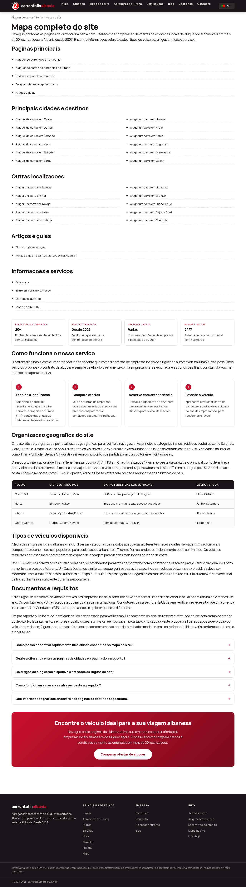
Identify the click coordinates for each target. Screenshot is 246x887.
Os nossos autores (28, 299)
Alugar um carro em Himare (147, 119)
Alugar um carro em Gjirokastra (150, 152)
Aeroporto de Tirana (128, 4)
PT (226, 6)
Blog (171, 4)
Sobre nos (186, 4)
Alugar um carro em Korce (146, 136)
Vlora (86, 836)
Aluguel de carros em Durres (34, 127)
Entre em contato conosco (33, 290)
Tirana (87, 813)
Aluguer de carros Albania (27, 17)
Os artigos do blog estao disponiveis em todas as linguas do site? (65, 672)
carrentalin (29, 806)
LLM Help (194, 836)
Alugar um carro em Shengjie (148, 220)
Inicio (64, 4)
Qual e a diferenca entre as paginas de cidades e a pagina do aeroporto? (70, 658)
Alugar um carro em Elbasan (34, 187)
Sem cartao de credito (202, 825)
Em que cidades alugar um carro (37, 84)
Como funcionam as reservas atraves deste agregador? (58, 685)
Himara (87, 848)
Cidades (79, 4)
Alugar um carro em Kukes (32, 212)
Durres (87, 825)
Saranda (88, 830)
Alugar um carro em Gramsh (148, 195)
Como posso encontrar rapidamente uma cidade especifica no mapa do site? (74, 645)
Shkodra (88, 842)
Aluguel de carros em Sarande (35, 136)
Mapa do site (196, 830)
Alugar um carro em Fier (31, 195)
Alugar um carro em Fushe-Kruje (151, 204)
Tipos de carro (99, 4)
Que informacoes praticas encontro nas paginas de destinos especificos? (72, 699)
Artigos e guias (25, 92)
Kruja (86, 853)
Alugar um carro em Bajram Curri (151, 212)
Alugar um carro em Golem (147, 160)
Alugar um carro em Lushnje (34, 220)
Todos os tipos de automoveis (36, 76)
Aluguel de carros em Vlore (33, 144)
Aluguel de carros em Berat (33, 160)
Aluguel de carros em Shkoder (35, 152)
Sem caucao (155, 4)
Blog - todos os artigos (30, 247)
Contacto (204, 4)
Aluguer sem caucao (201, 819)
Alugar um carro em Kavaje (33, 204)
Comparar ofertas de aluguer (123, 754)
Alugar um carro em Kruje (146, 127)
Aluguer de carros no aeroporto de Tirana (43, 68)
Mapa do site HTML (28, 307)
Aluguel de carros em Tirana (34, 119)
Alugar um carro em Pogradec (149, 144)
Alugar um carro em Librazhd (148, 187)
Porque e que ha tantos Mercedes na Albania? (46, 255)
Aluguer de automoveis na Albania (38, 59)
